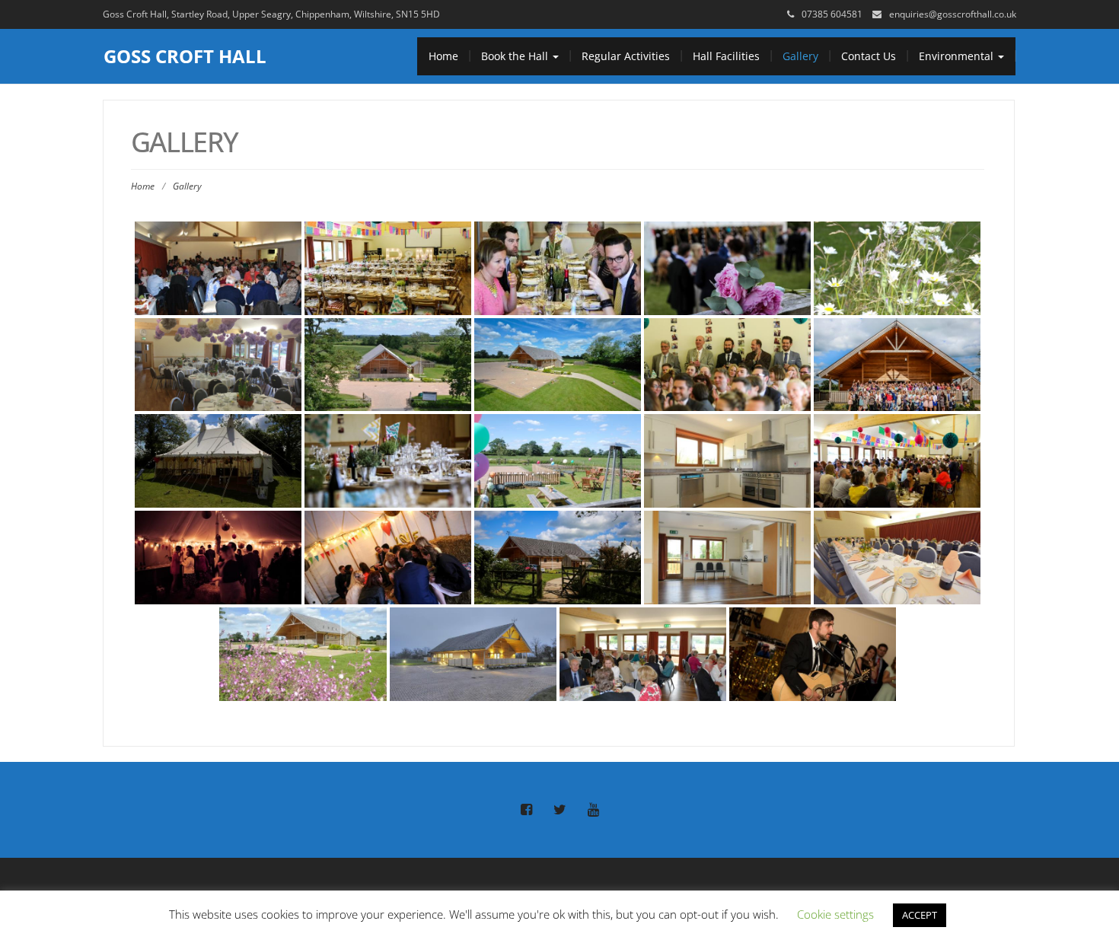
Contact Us (868, 56)
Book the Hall (516, 56)
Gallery (800, 56)
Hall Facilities (726, 56)
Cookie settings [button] (835, 914)
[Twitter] (559, 809)
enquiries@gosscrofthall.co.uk (952, 14)
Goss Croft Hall (185, 56)
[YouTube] (593, 809)
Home (443, 56)
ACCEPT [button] (919, 915)
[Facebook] (526, 809)
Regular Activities (626, 56)
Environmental (957, 56)
